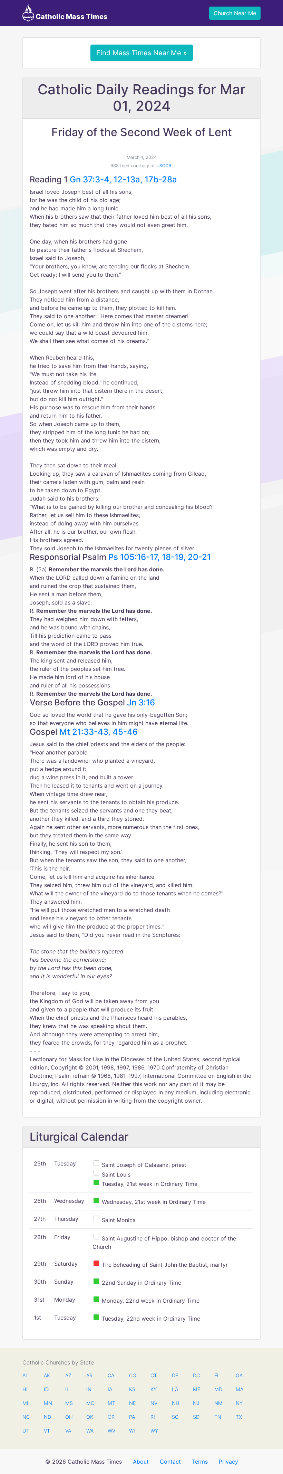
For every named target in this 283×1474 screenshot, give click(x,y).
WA (89, 1431)
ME (196, 1389)
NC (25, 1417)
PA (132, 1417)
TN (217, 1417)
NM (217, 1403)
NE (132, 1403)
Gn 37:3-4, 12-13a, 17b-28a (123, 179)
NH (175, 1403)
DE (175, 1375)
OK (89, 1417)
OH (68, 1417)
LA (175, 1389)
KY (153, 1389)
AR (89, 1375)
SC (175, 1417)
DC (196, 1375)
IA (110, 1389)
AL (25, 1375)
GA (239, 1375)
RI (152, 1417)
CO (132, 1375)
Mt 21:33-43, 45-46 (98, 732)
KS (132, 1389)
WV (111, 1431)
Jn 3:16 (141, 702)
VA (68, 1431)
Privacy (228, 1461)
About (141, 1461)
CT (153, 1375)
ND (47, 1417)
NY (239, 1403)
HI (25, 1389)
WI (132, 1431)
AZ (68, 1375)
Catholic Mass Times (71, 16)
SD (196, 1417)
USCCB (163, 165)
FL (217, 1375)
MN (47, 1403)
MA (239, 1389)
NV (153, 1403)
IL (67, 1389)
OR (111, 1417)
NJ (196, 1403)
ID (46, 1389)
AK (47, 1375)
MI (25, 1403)
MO (89, 1403)
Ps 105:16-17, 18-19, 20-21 (159, 557)
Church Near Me (235, 13)
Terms (200, 1461)
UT (25, 1431)
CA (111, 1375)
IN (88, 1389)
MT (111, 1403)
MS (68, 1403)
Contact (170, 1461)
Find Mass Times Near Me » (141, 53)
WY (153, 1431)
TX (239, 1417)
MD (217, 1389)
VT (47, 1431)
